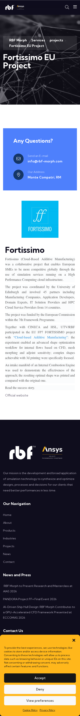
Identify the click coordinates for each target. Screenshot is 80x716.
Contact (9, 562)
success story (25, 387)
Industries (9, 538)
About (7, 523)
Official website (16, 395)
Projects (8, 546)
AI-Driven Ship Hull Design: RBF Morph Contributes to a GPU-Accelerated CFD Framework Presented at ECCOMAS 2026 (39, 612)
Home (7, 515)
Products (9, 530)
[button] (74, 640)
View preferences (40, 701)
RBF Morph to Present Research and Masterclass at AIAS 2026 (37, 588)
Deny (40, 689)
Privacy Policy (47, 710)
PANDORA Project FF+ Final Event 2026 (30, 599)
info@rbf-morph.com (45, 161)
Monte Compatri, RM (44, 177)
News (7, 554)
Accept (40, 678)
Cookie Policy (30, 710)
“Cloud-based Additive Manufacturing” (40, 337)
